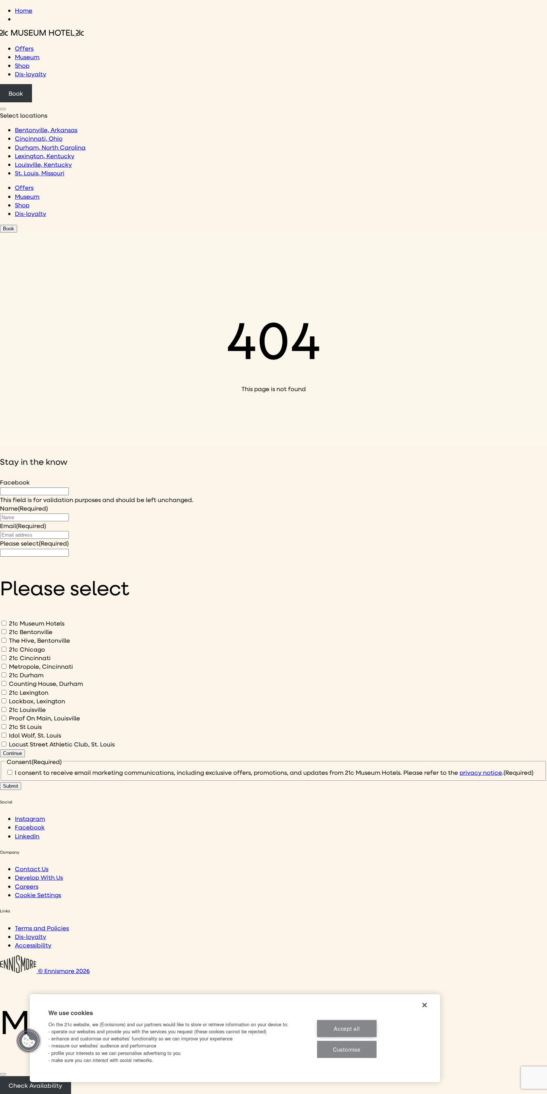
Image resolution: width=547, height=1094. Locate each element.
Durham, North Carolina (50, 147)
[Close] (3, 1074)
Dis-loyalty (30, 74)
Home (23, 10)
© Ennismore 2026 (63, 971)
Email (23, 526)
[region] (235, 1038)
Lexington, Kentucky (44, 156)
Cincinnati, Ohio (39, 138)
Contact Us (31, 869)
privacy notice (481, 772)
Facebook (15, 482)
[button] (29, 1041)
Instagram (30, 818)
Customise (346, 1049)
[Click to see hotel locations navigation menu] (3, 109)
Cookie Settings (38, 895)
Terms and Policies (42, 928)
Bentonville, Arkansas (46, 130)
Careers (26, 886)
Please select (34, 543)
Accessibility (33, 945)
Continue (12, 753)
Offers (24, 48)
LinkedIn (27, 836)
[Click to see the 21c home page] (42, 33)
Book (16, 93)
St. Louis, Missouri (39, 173)
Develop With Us (39, 877)
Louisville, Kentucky (43, 164)
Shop (22, 65)
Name (24, 508)
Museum (27, 57)
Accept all (346, 1028)
